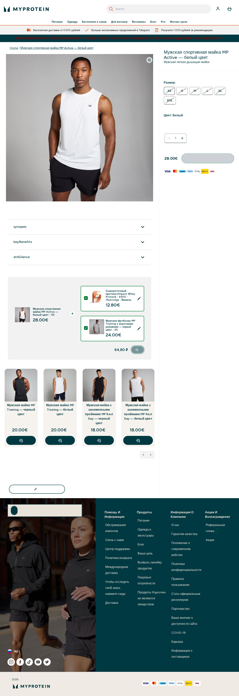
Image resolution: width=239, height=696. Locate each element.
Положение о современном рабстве (180, 549)
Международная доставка (116, 569)
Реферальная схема (215, 528)
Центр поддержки (117, 549)
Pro (163, 21)
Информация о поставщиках (181, 653)
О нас (175, 525)
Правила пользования (180, 581)
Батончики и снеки (94, 21)
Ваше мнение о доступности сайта (184, 620)
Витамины (139, 21)
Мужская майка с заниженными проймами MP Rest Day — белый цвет (138, 412)
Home (14, 48)
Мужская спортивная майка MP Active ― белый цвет (56, 48)
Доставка (111, 602)
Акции (210, 540)
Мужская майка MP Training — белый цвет (60, 410)
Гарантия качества (184, 534)
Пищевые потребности (146, 580)
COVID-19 (178, 632)
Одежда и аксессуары (146, 532)
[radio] (169, 91)
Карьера (177, 641)
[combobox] (158, 8)
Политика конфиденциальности (186, 566)
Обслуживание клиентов (115, 528)
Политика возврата (118, 557)
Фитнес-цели (178, 21)
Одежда (72, 21)
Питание (57, 21)
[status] (175, 138)
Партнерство (180, 608)
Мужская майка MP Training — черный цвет (21, 410)
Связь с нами (114, 540)
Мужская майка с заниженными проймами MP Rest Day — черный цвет (99, 414)
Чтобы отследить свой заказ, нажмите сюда (117, 587)
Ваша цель (145, 553)
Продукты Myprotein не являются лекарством (152, 598)
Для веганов (119, 21)
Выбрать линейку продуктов (150, 565)
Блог (153, 21)
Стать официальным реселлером (185, 596)
